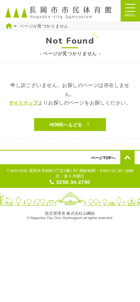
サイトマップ (23, 103)
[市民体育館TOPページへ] (60, 12)
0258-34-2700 (73, 182)
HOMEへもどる (66, 124)
